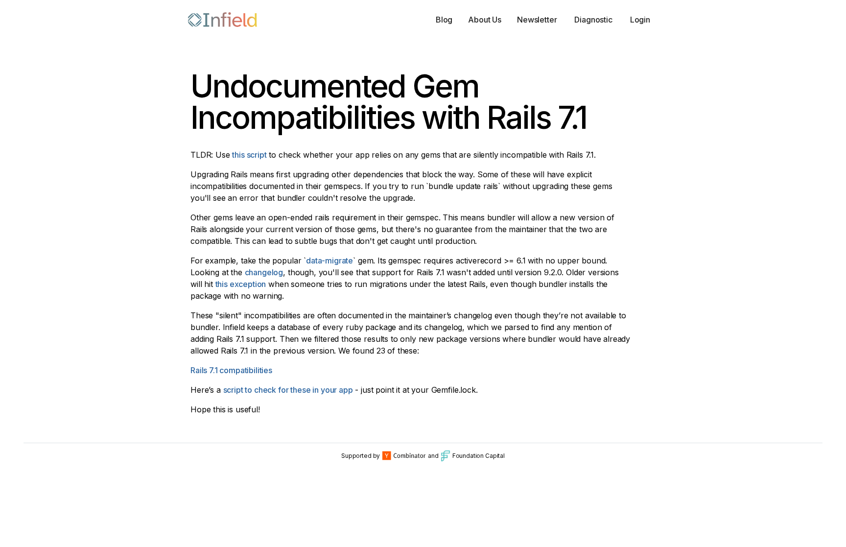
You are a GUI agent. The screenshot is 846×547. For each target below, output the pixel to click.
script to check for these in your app (288, 390)
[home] (222, 19)
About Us (484, 19)
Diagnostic (593, 19)
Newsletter (537, 19)
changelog (264, 272)
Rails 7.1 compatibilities (231, 370)
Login (640, 19)
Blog (444, 19)
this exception (240, 284)
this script (249, 155)
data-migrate (329, 260)
